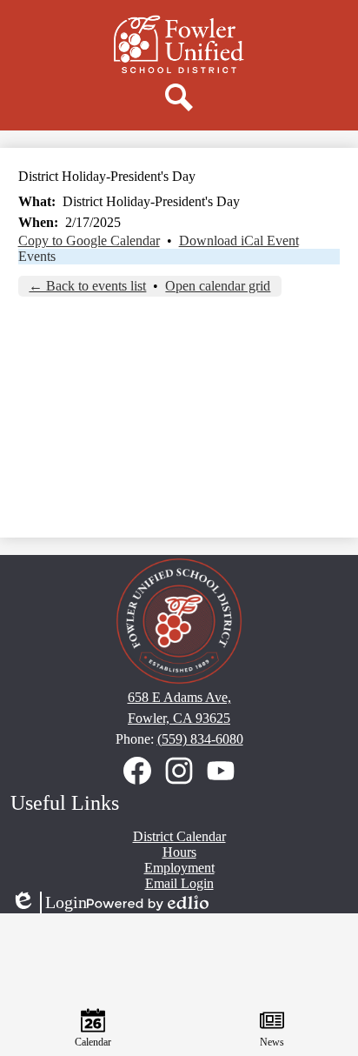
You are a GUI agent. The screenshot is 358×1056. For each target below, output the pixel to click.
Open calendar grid (217, 285)
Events (37, 256)
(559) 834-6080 (200, 739)
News (272, 1042)
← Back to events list (87, 285)
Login (48, 902)
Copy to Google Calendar (89, 240)
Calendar (93, 1042)
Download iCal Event (239, 240)
